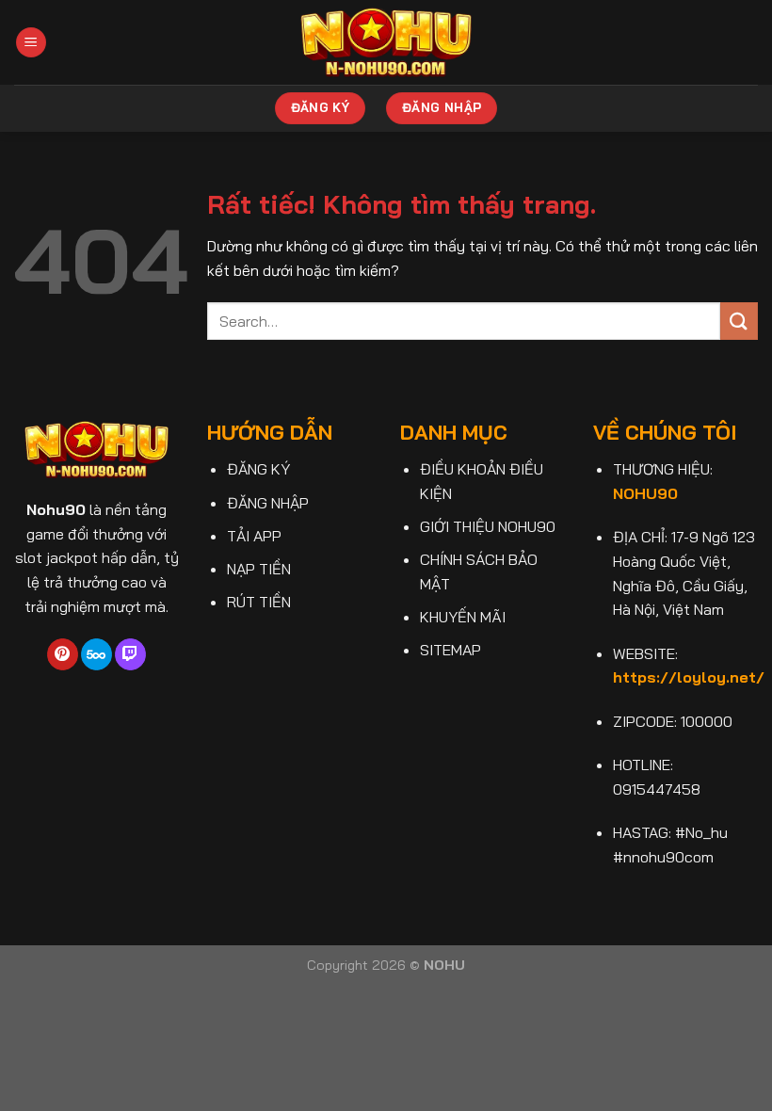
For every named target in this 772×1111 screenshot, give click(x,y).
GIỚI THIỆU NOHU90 (487, 526)
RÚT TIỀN (259, 601)
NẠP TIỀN (259, 568)
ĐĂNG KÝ (258, 468)
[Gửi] (739, 320)
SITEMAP (450, 649)
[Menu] (31, 42)
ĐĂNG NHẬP (268, 502)
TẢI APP (254, 535)
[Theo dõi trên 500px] (96, 654)
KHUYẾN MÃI (463, 616)
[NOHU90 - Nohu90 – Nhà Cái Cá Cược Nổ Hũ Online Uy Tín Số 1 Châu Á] (386, 42)
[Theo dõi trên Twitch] (130, 654)
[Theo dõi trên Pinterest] (62, 654)
